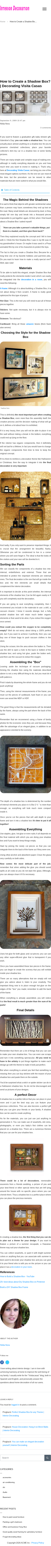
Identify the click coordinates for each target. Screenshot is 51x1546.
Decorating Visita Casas (18, 170)
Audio (5, 1492)
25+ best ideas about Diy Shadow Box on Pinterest (22, 1282)
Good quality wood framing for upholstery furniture (22, 1532)
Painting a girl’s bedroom (12, 1522)
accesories (7, 1477)
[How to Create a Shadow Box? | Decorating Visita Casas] (25, 103)
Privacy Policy (37, 1543)
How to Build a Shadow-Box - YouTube (17, 1276)
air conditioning (9, 1482)
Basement (7, 1497)
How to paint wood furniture (13, 1517)
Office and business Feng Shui (15, 1527)
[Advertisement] (25, 51)
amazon (30, 324)
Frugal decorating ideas (12, 1537)
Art (4, 1487)
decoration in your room (21, 1267)
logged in (15, 1405)
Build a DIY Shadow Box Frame (14, 1287)
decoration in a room (31, 279)
